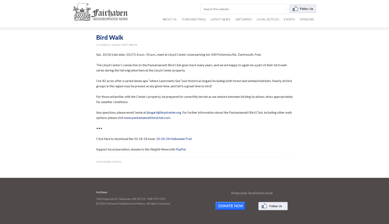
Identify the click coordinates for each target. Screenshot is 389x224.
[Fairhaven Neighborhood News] (100, 17)
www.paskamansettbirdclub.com (147, 117)
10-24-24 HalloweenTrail (174, 139)
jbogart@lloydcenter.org (164, 112)
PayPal (181, 149)
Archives (101, 192)
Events (116, 161)
